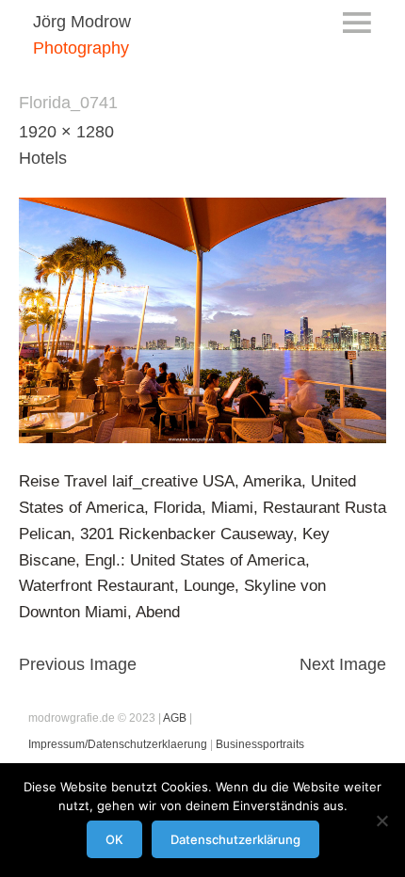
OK (114, 839)
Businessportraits (260, 744)
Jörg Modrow (82, 21)
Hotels (43, 158)
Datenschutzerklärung (235, 839)
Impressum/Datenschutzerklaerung (117, 744)
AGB (174, 718)
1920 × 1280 (66, 131)
